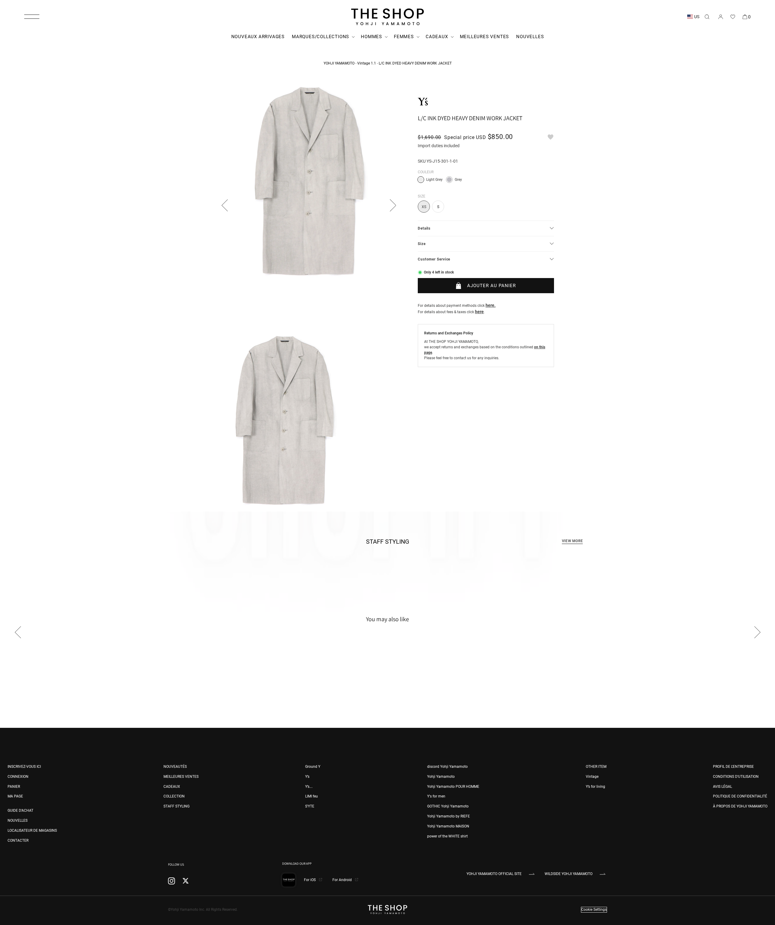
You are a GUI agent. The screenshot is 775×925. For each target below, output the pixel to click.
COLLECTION (174, 796)
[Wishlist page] (733, 16)
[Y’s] (423, 101)
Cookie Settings (594, 909)
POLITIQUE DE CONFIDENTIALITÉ (740, 796)
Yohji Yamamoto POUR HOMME (453, 786)
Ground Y (312, 766)
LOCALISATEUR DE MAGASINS (32, 830)
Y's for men (436, 796)
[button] (31, 16)
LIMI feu (311, 796)
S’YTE (309, 806)
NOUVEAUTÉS (175, 766)
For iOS (310, 880)
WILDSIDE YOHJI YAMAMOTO (568, 874)
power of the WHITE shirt (447, 836)
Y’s (307, 776)
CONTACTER (18, 840)
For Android (342, 880)
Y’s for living (595, 786)
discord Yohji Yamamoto (447, 766)
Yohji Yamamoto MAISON (448, 826)
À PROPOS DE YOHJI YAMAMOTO (740, 806)
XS (424, 207)
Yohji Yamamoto (441, 776)
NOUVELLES (18, 820)
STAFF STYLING (176, 806)
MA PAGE (15, 796)
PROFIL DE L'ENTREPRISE (733, 766)
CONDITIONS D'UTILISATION (736, 776)
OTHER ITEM (596, 766)
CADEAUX (171, 786)
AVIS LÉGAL (722, 786)
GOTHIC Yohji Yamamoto (448, 806)
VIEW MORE (572, 541)
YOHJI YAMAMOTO (339, 63)
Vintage (592, 776)
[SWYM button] (550, 137)
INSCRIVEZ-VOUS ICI (24, 766)
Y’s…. (309, 786)
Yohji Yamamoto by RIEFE (448, 816)
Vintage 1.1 (366, 63)
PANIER (14, 786)
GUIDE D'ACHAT (20, 810)
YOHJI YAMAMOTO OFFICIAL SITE (494, 874)
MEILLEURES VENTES (181, 776)
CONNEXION (18, 776)
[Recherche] (706, 16)
